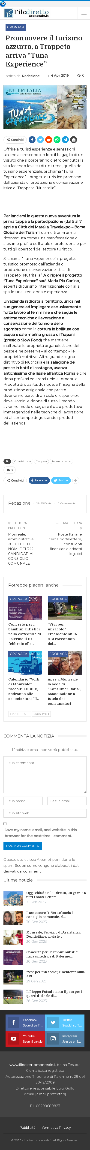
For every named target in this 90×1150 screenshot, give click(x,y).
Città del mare (22, 461)
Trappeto (41, 461)
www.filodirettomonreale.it (32, 1065)
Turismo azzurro (61, 461)
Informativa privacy (55, 1128)
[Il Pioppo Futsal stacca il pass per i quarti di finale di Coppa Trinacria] (13, 997)
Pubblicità (27, 1128)
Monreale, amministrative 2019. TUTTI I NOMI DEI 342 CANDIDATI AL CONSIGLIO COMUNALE (21, 549)
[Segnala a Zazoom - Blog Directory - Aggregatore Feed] (3, 3)
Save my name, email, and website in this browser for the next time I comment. (41, 833)
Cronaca (15, 27)
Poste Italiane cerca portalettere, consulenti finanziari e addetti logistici (65, 544)
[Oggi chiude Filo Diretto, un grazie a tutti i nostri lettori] (13, 898)
